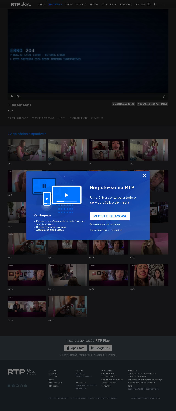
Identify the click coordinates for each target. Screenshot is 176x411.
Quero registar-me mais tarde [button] (105, 224)
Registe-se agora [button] (110, 216)
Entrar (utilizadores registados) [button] (106, 230)
